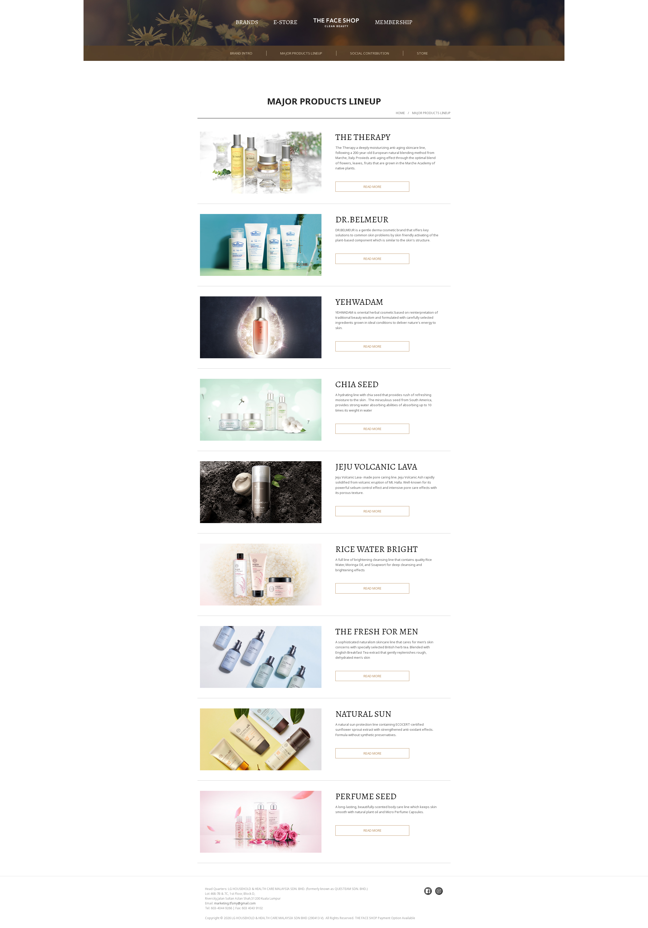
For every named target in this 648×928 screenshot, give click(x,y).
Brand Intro (241, 53)
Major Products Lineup (301, 53)
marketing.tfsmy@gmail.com (235, 903)
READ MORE (372, 186)
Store (422, 53)
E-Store (285, 22)
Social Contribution (369, 53)
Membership (393, 22)
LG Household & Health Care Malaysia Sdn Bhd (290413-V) (277, 918)
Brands (247, 22)
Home (400, 113)
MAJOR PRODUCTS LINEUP (431, 113)
